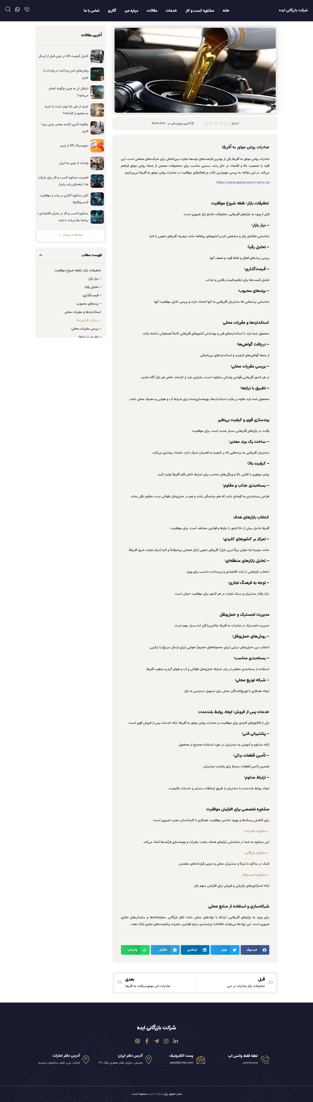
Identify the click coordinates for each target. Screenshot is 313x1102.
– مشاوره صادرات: (256, 831)
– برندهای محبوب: (89, 304)
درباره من (131, 10)
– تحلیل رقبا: (93, 287)
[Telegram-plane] (156, 1041)
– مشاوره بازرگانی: (256, 853)
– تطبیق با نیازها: (90, 337)
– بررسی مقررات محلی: (86, 328)
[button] (255, 950)
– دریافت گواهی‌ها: (89, 320)
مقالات (152, 10)
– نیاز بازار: (95, 279)
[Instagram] (166, 1041)
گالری (112, 10)
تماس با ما (91, 10)
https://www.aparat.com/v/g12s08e (243, 182)
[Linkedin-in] (175, 1041)
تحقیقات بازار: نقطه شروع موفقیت (78, 270)
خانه (226, 10)
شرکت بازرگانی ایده (293, 10)
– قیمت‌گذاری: (92, 295)
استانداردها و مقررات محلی (83, 312)
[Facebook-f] (147, 1041)
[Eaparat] (137, 1041)
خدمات (171, 10)
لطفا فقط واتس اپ (243, 1056)
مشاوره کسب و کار (199, 10)
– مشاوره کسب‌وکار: (255, 875)
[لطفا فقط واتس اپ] (265, 1059)
